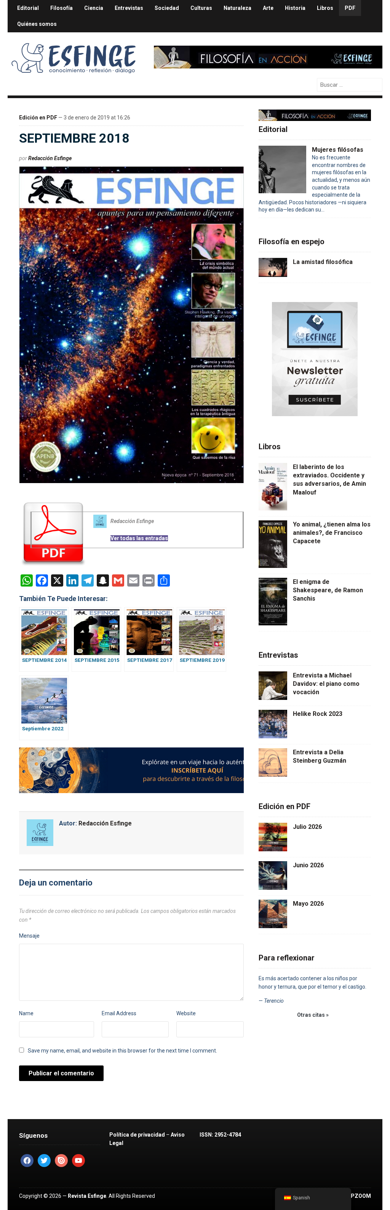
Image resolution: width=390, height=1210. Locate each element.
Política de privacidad (137, 1135)
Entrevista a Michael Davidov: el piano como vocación (326, 684)
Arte (268, 8)
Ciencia (93, 8)
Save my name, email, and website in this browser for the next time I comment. (122, 1051)
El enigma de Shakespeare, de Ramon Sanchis (328, 590)
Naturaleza (237, 8)
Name (26, 1013)
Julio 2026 (307, 826)
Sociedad (167, 8)
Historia (295, 8)
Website (186, 1013)
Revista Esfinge (87, 1196)
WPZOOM (358, 1196)
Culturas (201, 8)
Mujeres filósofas (337, 149)
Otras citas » (313, 1015)
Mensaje (29, 936)
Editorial (28, 8)
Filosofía (61, 8)
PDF (350, 8)
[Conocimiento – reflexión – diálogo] (74, 56)
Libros (325, 8)
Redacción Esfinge (50, 158)
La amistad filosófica (323, 262)
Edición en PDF (38, 117)
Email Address (119, 1013)
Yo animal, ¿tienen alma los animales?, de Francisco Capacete (332, 533)
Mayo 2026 (308, 903)
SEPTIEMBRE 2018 (74, 138)
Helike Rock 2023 (317, 713)
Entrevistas (129, 8)
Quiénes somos (37, 24)
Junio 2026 (308, 865)
